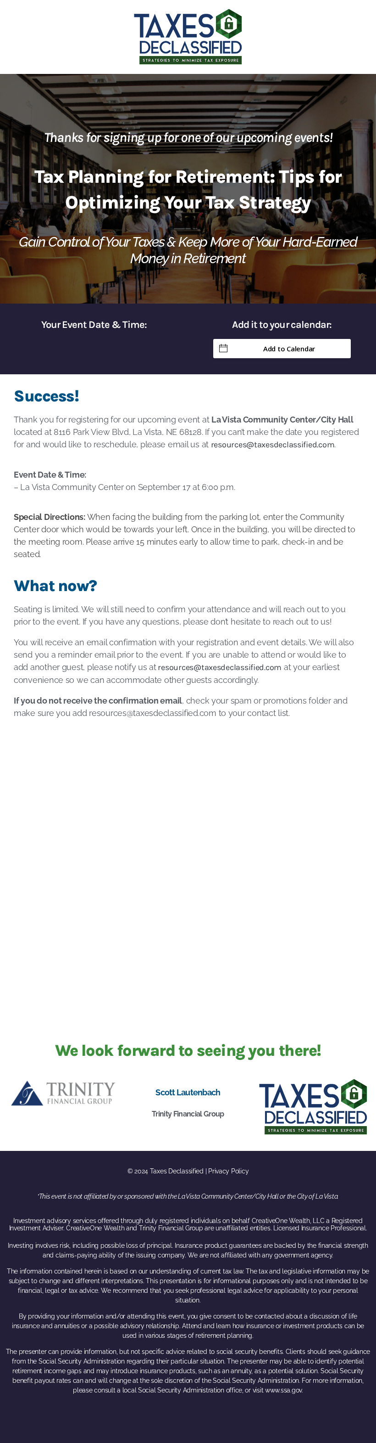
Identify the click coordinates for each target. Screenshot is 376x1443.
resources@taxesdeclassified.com (273, 445)
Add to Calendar (289, 348)
